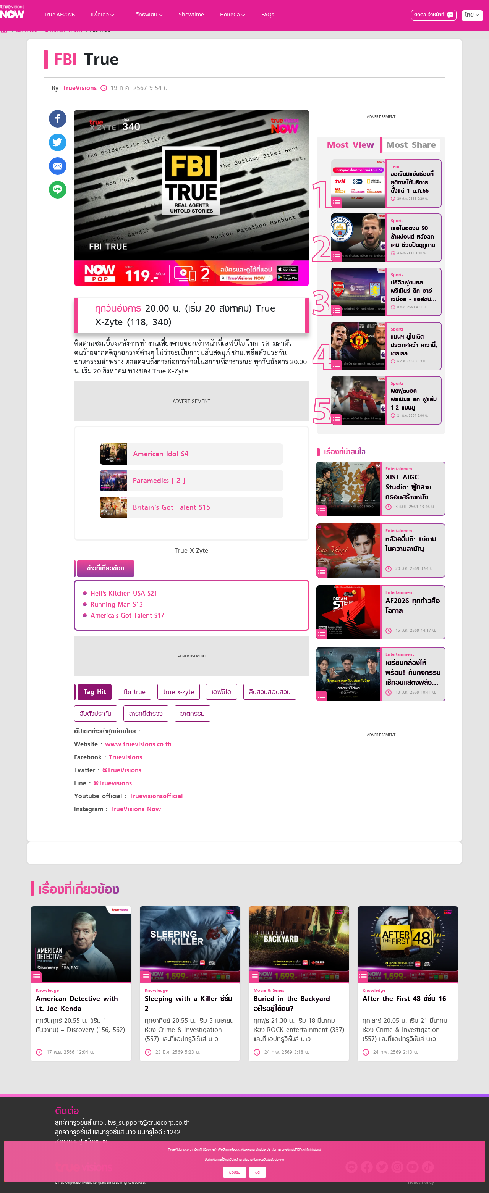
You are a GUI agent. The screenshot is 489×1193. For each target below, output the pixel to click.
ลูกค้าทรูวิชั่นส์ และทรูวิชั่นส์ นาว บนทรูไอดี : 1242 (117, 1133)
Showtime (191, 15)
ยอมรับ (234, 1172)
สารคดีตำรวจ (146, 713)
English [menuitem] (467, 42)
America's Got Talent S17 (127, 615)
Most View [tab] (350, 145)
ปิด (257, 1172)
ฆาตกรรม (192, 713)
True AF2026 (59, 15)
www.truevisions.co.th (138, 744)
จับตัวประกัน (96, 713)
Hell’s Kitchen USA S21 (124, 593)
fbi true (134, 692)
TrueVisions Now (135, 809)
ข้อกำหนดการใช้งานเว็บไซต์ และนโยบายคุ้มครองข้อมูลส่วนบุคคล (244, 1159)
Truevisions (125, 757)
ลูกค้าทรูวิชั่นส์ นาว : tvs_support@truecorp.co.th (122, 1123)
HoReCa (230, 15)
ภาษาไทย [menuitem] (465, 30)
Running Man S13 (117, 604)
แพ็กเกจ (100, 15)
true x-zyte (178, 692)
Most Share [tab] (411, 145)
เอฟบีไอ (222, 692)
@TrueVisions (121, 770)
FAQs (267, 15)
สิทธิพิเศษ (146, 15)
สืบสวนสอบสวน (270, 692)
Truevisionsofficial (156, 796)
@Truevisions (113, 783)
